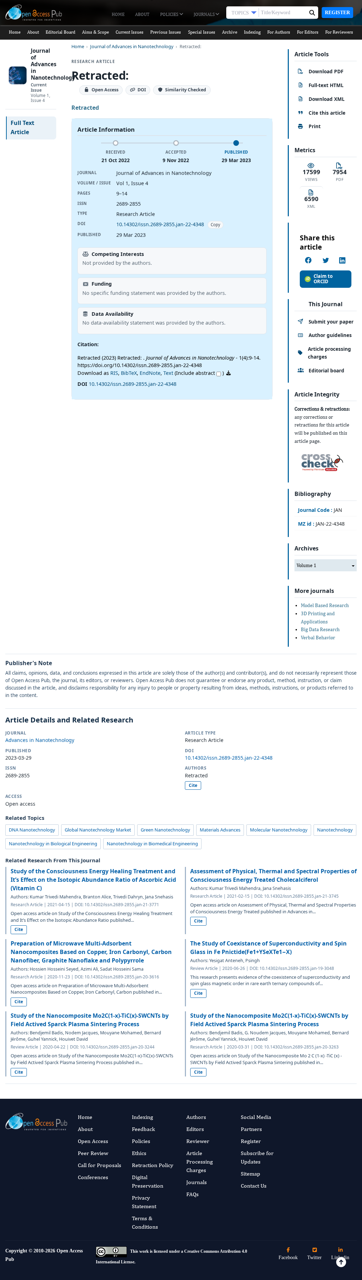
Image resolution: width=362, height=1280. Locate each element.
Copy (215, 224)
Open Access (93, 1141)
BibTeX (129, 373)
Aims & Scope (95, 32)
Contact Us (254, 1185)
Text (168, 373)
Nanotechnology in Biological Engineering (53, 843)
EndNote (150, 373)
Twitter (314, 1257)
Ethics (139, 1153)
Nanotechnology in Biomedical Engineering (152, 843)
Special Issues (201, 32)
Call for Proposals (99, 1165)
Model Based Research (325, 605)
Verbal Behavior (318, 637)
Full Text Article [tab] (22, 127)
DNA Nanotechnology (32, 830)
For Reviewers (339, 32)
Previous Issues (165, 32)
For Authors (278, 32)
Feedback (143, 1129)
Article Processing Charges (199, 1161)
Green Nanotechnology (165, 830)
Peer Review (93, 1153)
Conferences (93, 1177)
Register (337, 12)
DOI (142, 90)
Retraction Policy (152, 1165)
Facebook (288, 1257)
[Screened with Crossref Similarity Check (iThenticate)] (321, 460)
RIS (114, 373)
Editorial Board (60, 32)
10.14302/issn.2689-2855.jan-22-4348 (160, 224)
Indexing (252, 32)
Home (118, 14)
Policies (169, 14)
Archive (229, 32)
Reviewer (197, 1141)
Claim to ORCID (323, 279)
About (142, 14)
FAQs (192, 1194)
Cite (193, 785)
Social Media (256, 1117)
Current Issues (130, 32)
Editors (195, 1129)
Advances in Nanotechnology (39, 740)
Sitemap (250, 1173)
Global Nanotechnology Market (98, 830)
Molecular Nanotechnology (279, 830)
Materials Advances (220, 830)
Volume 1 (306, 565)
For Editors (308, 32)
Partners (251, 1129)
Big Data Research (320, 629)
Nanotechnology (335, 830)
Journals (205, 14)
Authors (196, 1117)
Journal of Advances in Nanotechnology (132, 47)
